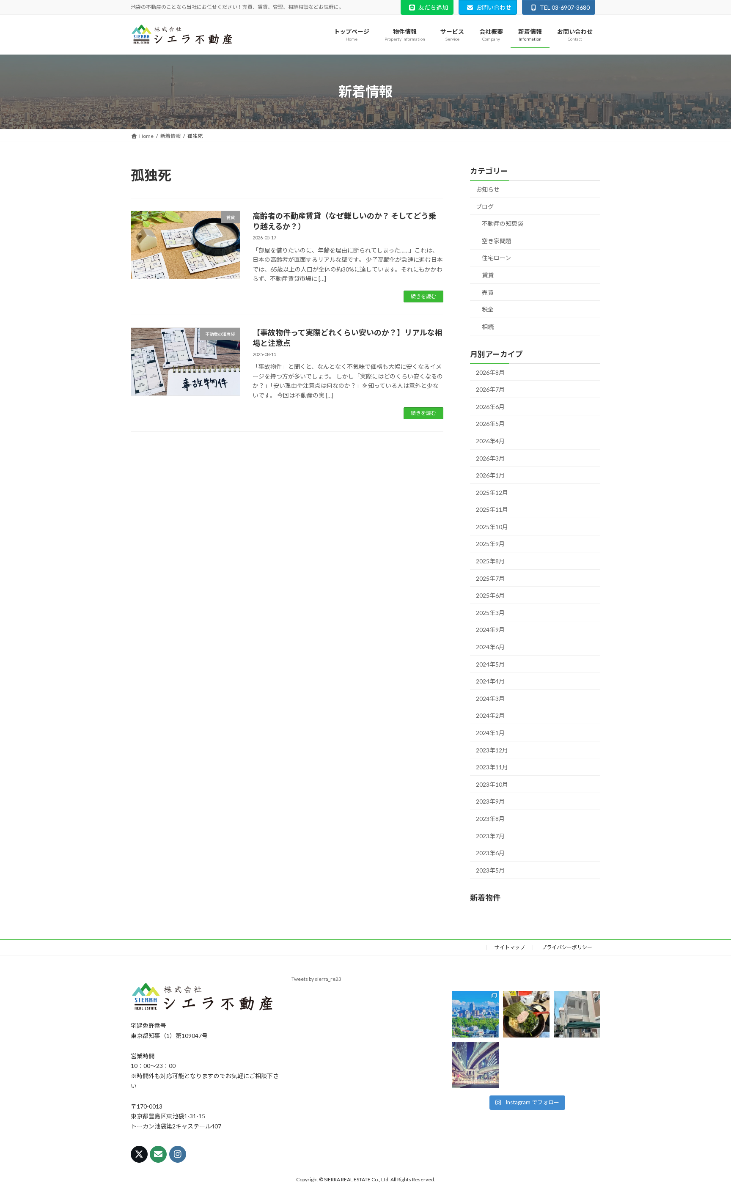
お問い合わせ (493, 7)
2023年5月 (490, 869)
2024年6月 (490, 647)
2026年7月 (490, 389)
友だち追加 (433, 7)
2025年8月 (490, 561)
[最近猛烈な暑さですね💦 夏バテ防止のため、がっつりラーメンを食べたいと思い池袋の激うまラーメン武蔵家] (526, 1014)
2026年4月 (490, 441)
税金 (488, 309)
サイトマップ (510, 947)
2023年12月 (492, 749)
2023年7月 (490, 835)
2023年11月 (492, 767)
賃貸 (488, 275)
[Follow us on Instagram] (177, 1154)
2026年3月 (490, 457)
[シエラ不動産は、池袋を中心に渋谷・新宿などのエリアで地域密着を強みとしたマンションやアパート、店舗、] (475, 1014)
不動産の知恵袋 (502, 223)
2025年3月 (490, 612)
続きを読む (423, 296)
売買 (488, 292)
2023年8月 (490, 818)
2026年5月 (490, 423)
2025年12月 (492, 492)
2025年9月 (490, 543)
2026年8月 (490, 372)
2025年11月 (492, 509)
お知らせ (488, 189)
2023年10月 (492, 784)
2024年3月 (490, 698)
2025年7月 (490, 578)
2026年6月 (490, 406)
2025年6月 (490, 595)
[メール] (158, 1154)
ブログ (485, 206)
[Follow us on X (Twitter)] (139, 1154)
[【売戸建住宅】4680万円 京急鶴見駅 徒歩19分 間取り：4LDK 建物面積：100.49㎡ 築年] (577, 1014)
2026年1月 (490, 475)
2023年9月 (490, 801)
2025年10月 (492, 526)
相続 (488, 326)
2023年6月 (490, 852)
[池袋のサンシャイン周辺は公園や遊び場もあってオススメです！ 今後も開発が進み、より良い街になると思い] (475, 1065)
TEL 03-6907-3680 (565, 7)
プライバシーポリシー (566, 947)
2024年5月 (490, 663)
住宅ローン (496, 257)
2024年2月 (490, 715)
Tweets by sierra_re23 (316, 979)
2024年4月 (490, 681)
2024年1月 (490, 732)
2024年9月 (490, 629)
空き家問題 (496, 240)
